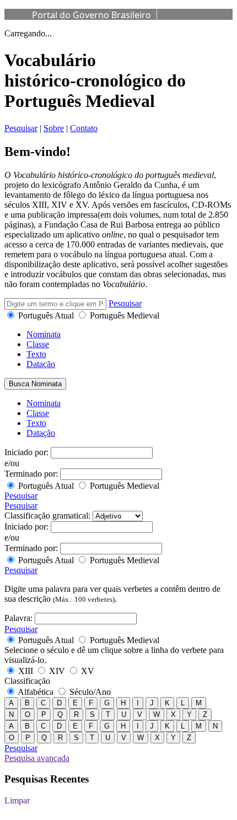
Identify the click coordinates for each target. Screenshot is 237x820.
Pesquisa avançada (36, 758)
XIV (57, 671)
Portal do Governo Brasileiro (91, 15)
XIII (25, 671)
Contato (84, 128)
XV (86, 671)
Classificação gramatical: (47, 515)
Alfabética (36, 692)
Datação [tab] (40, 364)
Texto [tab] (36, 354)
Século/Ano (89, 692)
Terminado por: (31, 473)
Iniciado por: (26, 452)
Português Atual (46, 315)
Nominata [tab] (43, 334)
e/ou (11, 463)
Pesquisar (20, 128)
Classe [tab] (37, 344)
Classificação (27, 681)
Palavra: (18, 618)
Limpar (17, 800)
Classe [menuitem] (37, 413)
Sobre (54, 128)
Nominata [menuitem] (43, 403)
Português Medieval (123, 315)
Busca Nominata (35, 384)
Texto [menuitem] (36, 423)
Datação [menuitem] (40, 433)
